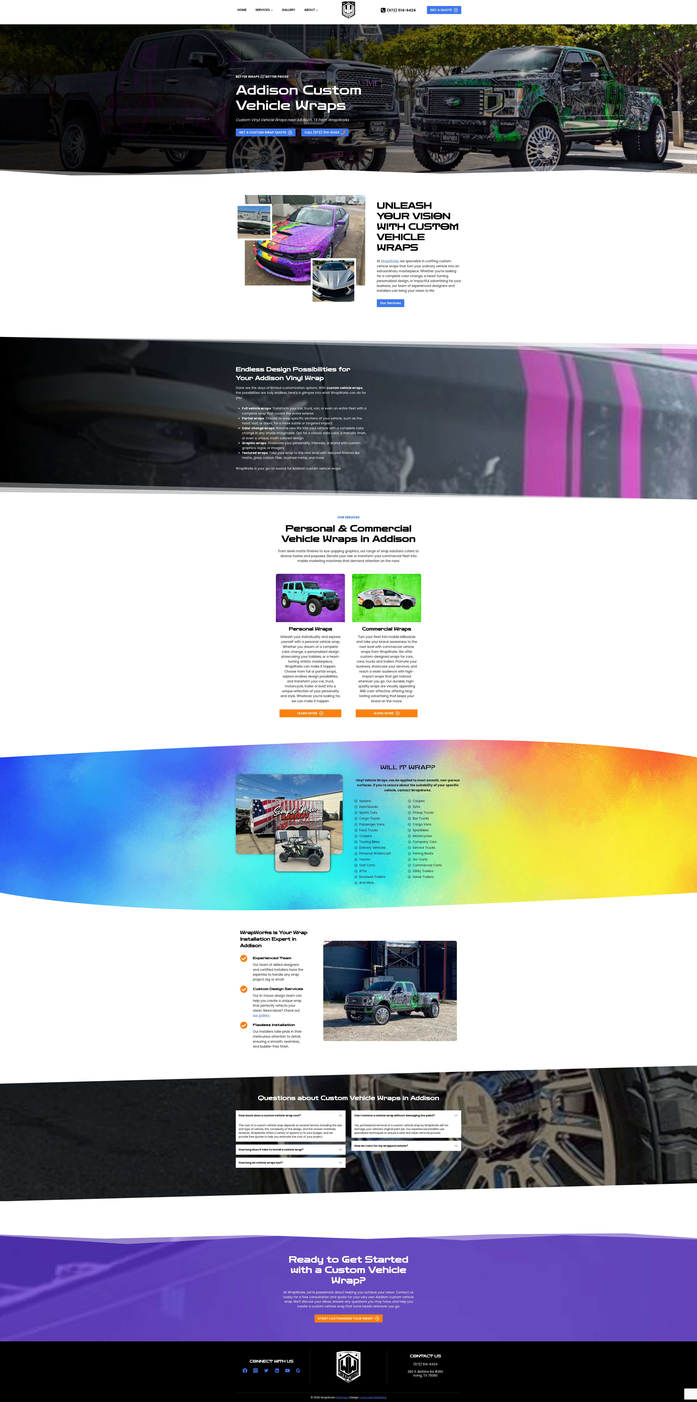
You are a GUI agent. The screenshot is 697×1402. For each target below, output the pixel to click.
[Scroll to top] (687, 1386)
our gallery (261, 1015)
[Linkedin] (277, 1370)
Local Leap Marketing (373, 1397)
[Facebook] (245, 1370)
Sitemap (342, 1397)
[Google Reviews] (298, 1370)
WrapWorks (390, 261)
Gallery (288, 10)
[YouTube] (287, 1370)
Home (241, 10)
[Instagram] (255, 1370)
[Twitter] (266, 1370)
